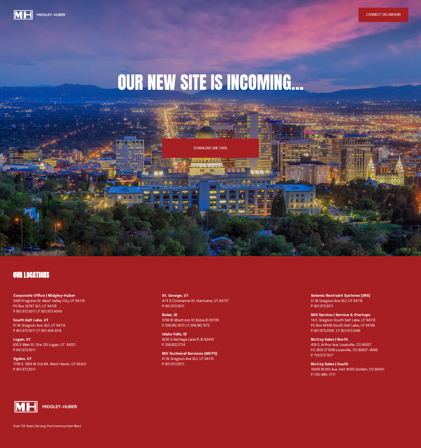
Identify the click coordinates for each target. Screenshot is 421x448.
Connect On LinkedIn (383, 15)
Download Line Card (210, 148)
